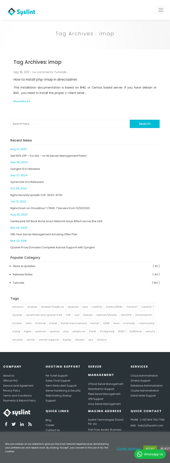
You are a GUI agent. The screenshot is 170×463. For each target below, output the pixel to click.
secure (150, 331)
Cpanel (17, 315)
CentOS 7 (147, 307)
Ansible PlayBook (52, 307)
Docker (17, 323)
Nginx (27, 331)
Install (53, 323)
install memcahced (74, 323)
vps (90, 340)
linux (116, 323)
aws (85, 307)
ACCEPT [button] (150, 448)
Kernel (95, 323)
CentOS (97, 307)
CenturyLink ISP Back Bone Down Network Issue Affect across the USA (56, 221)
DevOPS (126, 315)
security (17, 340)
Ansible (32, 307)
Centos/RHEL (114, 307)
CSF (68, 315)
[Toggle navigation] (161, 10)
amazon (18, 307)
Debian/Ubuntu (107, 315)
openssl (40, 331)
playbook (79, 331)
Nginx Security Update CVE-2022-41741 (36, 195)
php (66, 331)
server (31, 340)
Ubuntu (80, 340)
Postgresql (107, 331)
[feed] (30, 425)
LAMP (106, 323)
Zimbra (102, 340)
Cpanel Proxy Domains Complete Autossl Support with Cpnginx (52, 247)
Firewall (40, 323)
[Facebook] (6, 425)
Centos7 (132, 307)
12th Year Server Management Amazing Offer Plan (43, 234)
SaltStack (135, 331)
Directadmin (143, 315)
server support (49, 340)
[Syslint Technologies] (20, 10)
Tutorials (60, 72)
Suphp (67, 340)
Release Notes (23, 274)
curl (76, 315)
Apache (73, 307)
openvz (55, 331)
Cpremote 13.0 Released (27, 182)
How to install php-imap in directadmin (45, 79)
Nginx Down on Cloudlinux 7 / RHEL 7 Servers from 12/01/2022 (50, 208)
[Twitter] (14, 425)
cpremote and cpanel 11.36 (44, 315)
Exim (29, 323)
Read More (21, 101)
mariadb (129, 323)
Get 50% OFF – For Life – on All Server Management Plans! (48, 156)
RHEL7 (122, 331)
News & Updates (24, 266)
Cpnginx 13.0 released (25, 169)
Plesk (92, 331)
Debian (88, 315)
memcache (147, 323)
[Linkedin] (22, 425)
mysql (16, 331)
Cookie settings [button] (128, 449)
